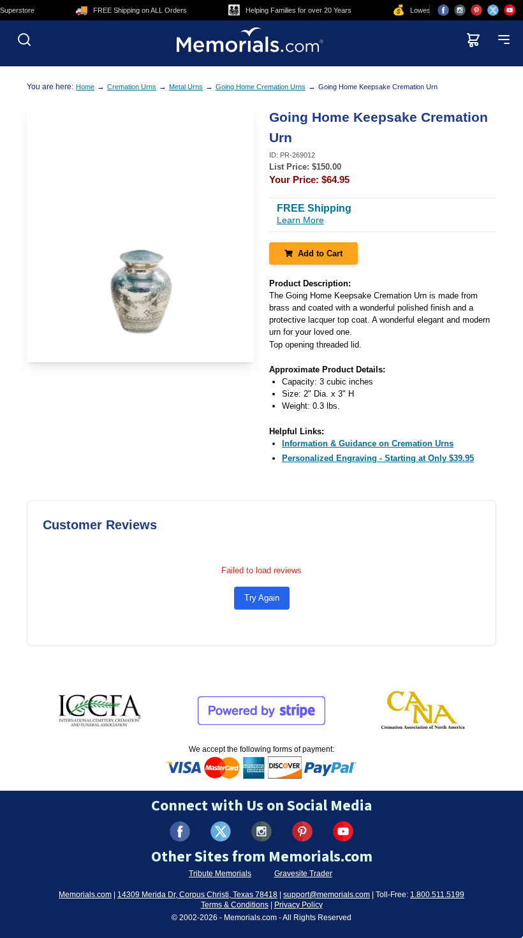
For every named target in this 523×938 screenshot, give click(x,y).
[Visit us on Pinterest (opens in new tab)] (476, 10)
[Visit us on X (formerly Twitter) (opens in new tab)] (220, 831)
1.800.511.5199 (437, 894)
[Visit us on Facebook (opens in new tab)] (443, 10)
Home (85, 87)
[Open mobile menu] (504, 39)
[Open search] (24, 39)
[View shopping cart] (473, 39)
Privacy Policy (298, 904)
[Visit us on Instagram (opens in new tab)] (460, 10)
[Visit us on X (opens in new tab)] (493, 10)
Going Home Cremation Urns (261, 87)
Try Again (261, 598)
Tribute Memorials (220, 873)
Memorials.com (85, 894)
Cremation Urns (131, 87)
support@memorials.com (326, 894)
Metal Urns (186, 87)
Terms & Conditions (235, 904)
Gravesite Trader (303, 873)
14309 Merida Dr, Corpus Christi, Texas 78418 (197, 894)
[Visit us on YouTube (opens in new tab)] (509, 10)
